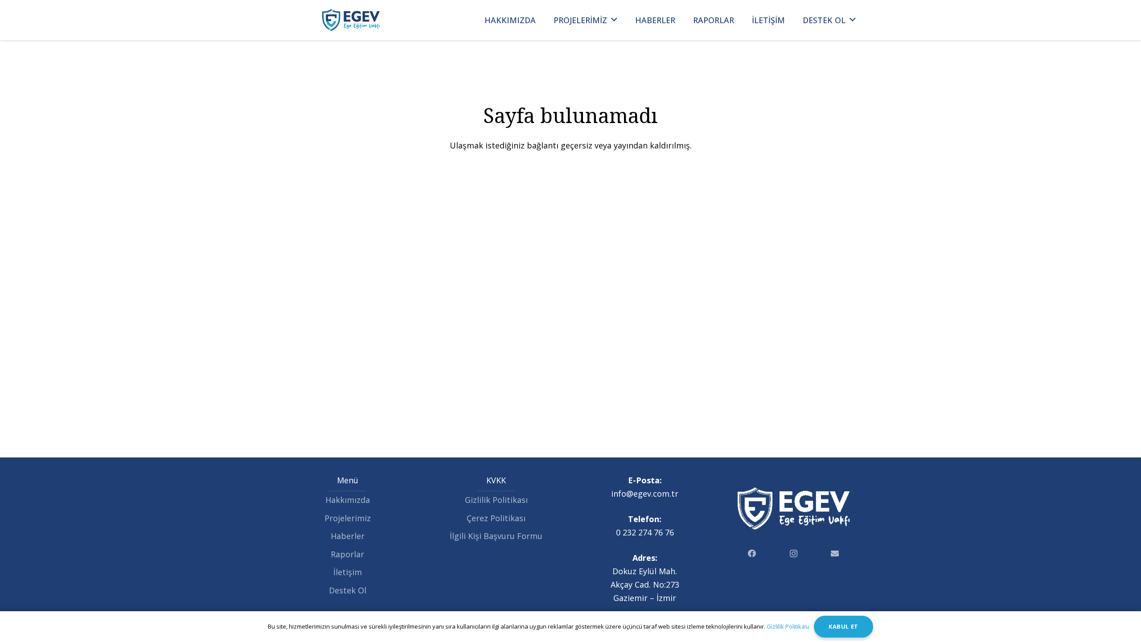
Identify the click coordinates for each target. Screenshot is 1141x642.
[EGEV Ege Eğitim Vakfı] (351, 20)
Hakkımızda (347, 499)
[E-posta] (835, 553)
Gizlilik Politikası (496, 499)
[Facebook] (752, 553)
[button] (614, 20)
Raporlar (347, 554)
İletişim (347, 572)
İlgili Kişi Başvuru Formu (496, 536)
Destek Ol (347, 590)
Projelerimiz (347, 518)
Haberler (348, 536)
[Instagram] (793, 553)
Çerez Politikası (496, 518)
